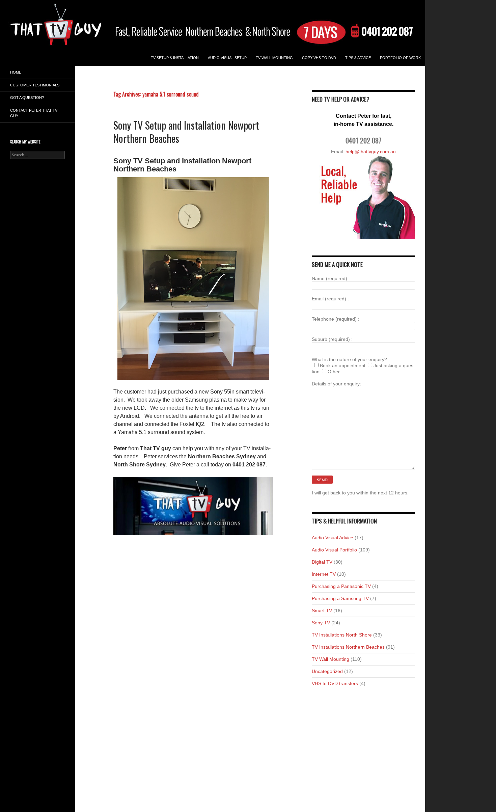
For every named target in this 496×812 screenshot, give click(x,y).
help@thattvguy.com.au (371, 151)
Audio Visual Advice (332, 537)
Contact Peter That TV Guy (33, 113)
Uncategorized (327, 671)
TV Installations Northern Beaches (348, 647)
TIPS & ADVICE (358, 58)
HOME (15, 72)
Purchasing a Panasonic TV (341, 586)
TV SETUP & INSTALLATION (175, 58)
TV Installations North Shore (342, 635)
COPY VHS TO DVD (319, 58)
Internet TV (324, 574)
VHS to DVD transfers (335, 683)
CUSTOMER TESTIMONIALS (34, 85)
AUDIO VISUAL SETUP (227, 58)
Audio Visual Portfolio (334, 549)
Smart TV (322, 610)
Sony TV (321, 622)
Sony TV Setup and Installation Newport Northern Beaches (186, 131)
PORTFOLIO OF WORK (400, 58)
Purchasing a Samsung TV (340, 598)
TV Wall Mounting (274, 58)
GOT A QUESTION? (27, 98)
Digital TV (322, 562)
